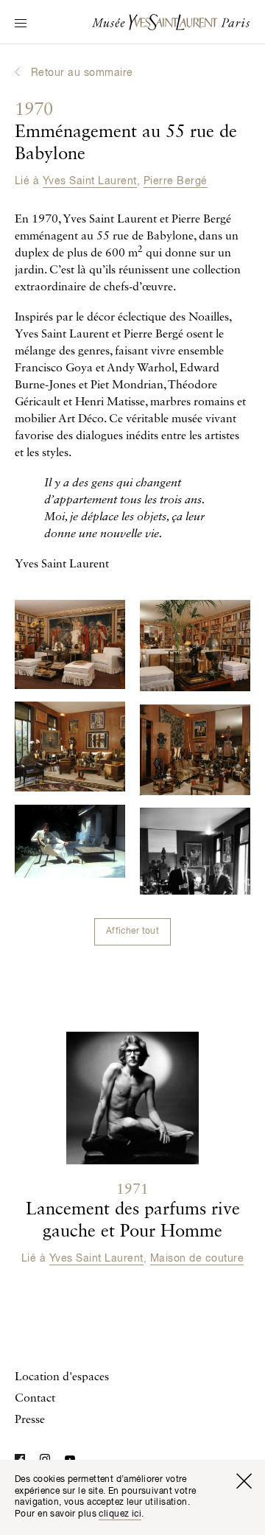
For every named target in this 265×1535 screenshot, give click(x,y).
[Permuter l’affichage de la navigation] (20, 24)
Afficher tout (132, 931)
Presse (30, 1420)
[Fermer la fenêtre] (243, 1481)
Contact (35, 1399)
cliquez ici (120, 1514)
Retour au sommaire (82, 73)
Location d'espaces (62, 1377)
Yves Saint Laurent (90, 181)
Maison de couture (197, 1258)
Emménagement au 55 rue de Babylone (126, 133)
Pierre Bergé (176, 181)
